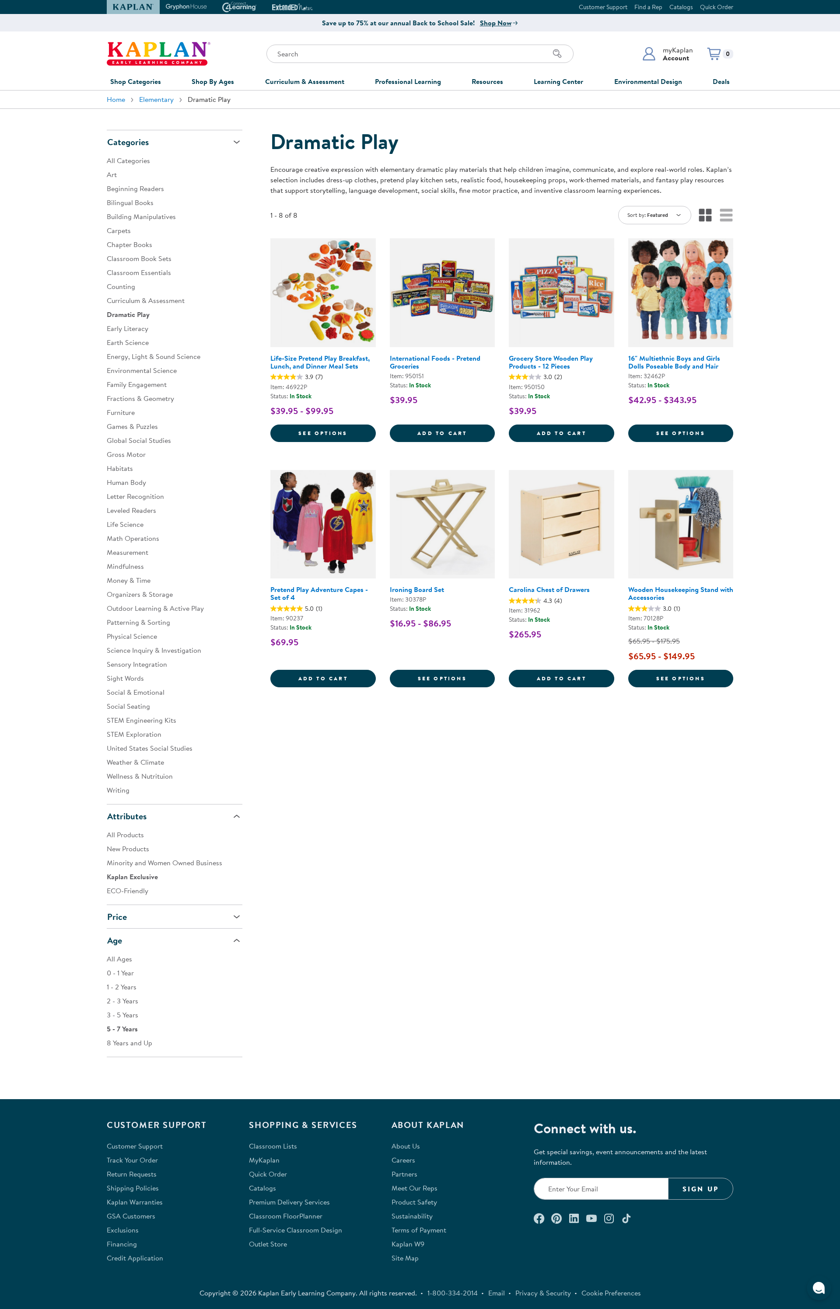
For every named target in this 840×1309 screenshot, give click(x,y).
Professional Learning (408, 81)
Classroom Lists (273, 1146)
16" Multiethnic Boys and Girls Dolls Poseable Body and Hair (674, 362)
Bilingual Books (130, 202)
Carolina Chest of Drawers (549, 589)
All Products (125, 834)
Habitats (120, 468)
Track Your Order (132, 1160)
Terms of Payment (419, 1230)
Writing (118, 790)
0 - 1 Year (120, 973)
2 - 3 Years (122, 1001)
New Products (128, 848)
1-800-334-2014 (452, 1293)
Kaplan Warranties (135, 1202)
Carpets (119, 230)
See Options (336, 433)
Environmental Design (648, 81)
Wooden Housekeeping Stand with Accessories (680, 593)
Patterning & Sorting (138, 622)
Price (117, 917)
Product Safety (414, 1202)
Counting (121, 286)
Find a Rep (648, 7)
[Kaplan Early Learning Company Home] (158, 54)
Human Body (126, 482)
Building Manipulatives (141, 216)
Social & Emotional (135, 692)
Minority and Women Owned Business (164, 862)
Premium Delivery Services (289, 1202)
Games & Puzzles (132, 426)
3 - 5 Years (122, 1015)
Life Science (125, 524)
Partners (404, 1174)
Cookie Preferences (611, 1293)
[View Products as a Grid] (705, 215)
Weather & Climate (135, 762)
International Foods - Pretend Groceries (435, 362)
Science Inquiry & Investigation (154, 650)
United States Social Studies (149, 748)
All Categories (128, 160)
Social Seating (128, 706)
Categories (128, 142)
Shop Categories (135, 81)
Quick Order (716, 7)
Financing (122, 1244)
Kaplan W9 (408, 1244)
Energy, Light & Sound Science (153, 356)
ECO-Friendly (127, 890)
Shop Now (495, 23)
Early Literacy (127, 328)
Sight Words (125, 678)
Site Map (405, 1258)
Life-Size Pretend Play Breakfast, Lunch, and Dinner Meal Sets (320, 362)
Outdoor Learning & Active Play (155, 608)
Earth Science (128, 342)
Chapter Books (129, 244)
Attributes (127, 816)
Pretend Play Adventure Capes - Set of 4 (319, 593)
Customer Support (603, 7)
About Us (406, 1146)
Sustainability (412, 1216)
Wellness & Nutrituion (140, 776)
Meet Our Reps (415, 1188)
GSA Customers (131, 1216)
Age (114, 940)
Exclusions (123, 1230)
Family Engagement (137, 384)
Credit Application (135, 1258)
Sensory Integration (137, 664)
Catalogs (681, 7)
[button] (667, 54)
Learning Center (558, 81)
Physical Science (132, 636)
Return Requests (132, 1174)
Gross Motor (126, 454)
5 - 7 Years (122, 1029)
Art (112, 174)
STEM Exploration (134, 734)
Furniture (121, 412)
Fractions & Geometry (140, 398)
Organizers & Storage (140, 594)
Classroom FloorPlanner (285, 1216)
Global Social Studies (139, 440)
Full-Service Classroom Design (295, 1230)
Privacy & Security (543, 1293)
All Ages (119, 959)
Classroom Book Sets (139, 258)
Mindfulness (125, 566)
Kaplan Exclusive (132, 876)
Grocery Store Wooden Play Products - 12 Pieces (551, 362)
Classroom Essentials (139, 272)
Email (496, 1293)
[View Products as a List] (726, 215)
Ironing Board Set (417, 589)
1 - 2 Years (121, 987)
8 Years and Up (129, 1043)
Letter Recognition (135, 496)
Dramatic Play (128, 314)
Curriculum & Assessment (304, 81)
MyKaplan (264, 1160)
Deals (721, 81)
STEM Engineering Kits (141, 720)
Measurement (127, 552)
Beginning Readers (135, 188)
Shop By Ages (213, 81)
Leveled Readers (131, 510)
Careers (403, 1160)
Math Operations (133, 538)
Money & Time (128, 580)
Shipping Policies (133, 1188)
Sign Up (700, 1189)
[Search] (557, 54)
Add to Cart (456, 433)
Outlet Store (268, 1244)
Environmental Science (142, 370)
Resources (487, 81)
